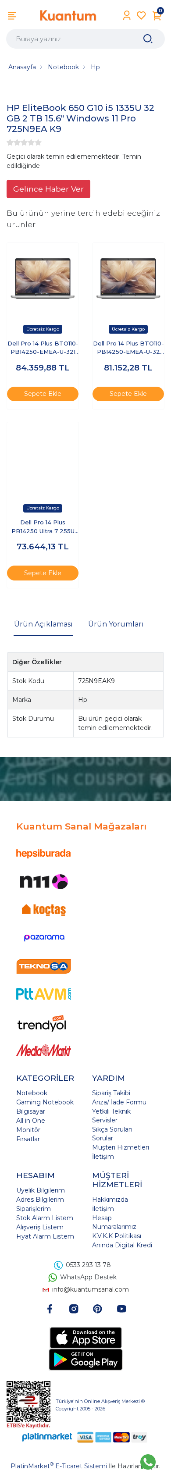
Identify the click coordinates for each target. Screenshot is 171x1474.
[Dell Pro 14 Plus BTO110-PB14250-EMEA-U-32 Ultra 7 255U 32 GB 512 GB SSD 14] (128, 278)
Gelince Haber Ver (48, 188)
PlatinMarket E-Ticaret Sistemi (59, 1466)
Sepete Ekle (42, 394)
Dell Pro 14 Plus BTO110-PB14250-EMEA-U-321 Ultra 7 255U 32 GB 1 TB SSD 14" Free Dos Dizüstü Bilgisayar (42, 348)
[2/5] (14, 142)
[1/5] (10, 142)
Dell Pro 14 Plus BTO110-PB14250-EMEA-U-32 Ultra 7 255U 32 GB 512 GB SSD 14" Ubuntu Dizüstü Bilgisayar (128, 348)
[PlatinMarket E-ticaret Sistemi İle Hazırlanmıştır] (47, 1437)
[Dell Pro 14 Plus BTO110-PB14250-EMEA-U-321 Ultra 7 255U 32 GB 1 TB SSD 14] (42, 278)
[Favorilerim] (141, 15)
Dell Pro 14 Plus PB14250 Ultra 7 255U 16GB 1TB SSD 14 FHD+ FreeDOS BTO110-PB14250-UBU (43, 527)
